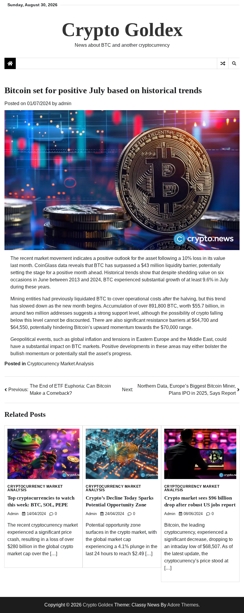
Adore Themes (182, 604)
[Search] (234, 63)
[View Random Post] (222, 63)
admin (64, 103)
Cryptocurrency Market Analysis (60, 363)
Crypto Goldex (122, 29)
